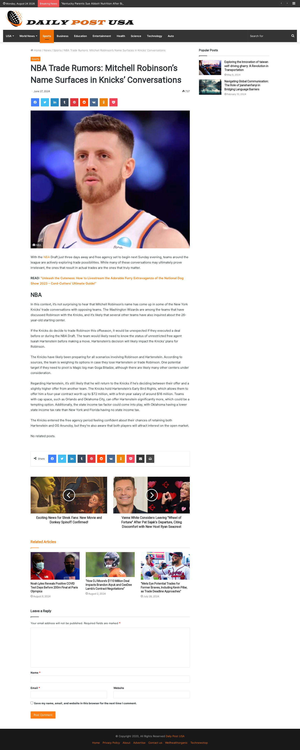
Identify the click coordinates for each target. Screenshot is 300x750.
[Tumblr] (64, 102)
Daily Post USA (175, 736)
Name (35, 672)
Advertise (139, 742)
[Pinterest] (74, 102)
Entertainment (102, 36)
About (126, 742)
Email (35, 688)
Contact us (155, 742)
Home (37, 50)
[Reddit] (84, 102)
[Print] (150, 459)
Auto (171, 36)
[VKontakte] (94, 102)
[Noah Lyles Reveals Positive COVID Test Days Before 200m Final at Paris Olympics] (55, 566)
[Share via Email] (140, 459)
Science (136, 36)
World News (27, 36)
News (47, 50)
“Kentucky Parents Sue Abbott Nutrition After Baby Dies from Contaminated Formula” (115, 3)
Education (80, 36)
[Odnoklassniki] (104, 102)
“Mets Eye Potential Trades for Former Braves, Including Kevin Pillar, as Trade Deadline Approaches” (164, 587)
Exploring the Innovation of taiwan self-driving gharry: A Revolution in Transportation (246, 65)
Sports (47, 36)
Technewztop (199, 742)
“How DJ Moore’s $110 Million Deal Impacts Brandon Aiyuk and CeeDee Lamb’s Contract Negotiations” (109, 584)
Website (118, 688)
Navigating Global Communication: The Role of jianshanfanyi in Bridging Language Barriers (246, 85)
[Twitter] (45, 102)
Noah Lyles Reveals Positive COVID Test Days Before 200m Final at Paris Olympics (54, 587)
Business (62, 36)
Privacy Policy (111, 742)
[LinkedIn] (55, 102)
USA (8, 36)
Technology (154, 36)
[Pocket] (113, 102)
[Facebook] (35, 102)
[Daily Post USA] (70, 18)
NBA (46, 257)
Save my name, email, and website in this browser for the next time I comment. (85, 703)
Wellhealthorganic (176, 742)
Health (121, 36)
